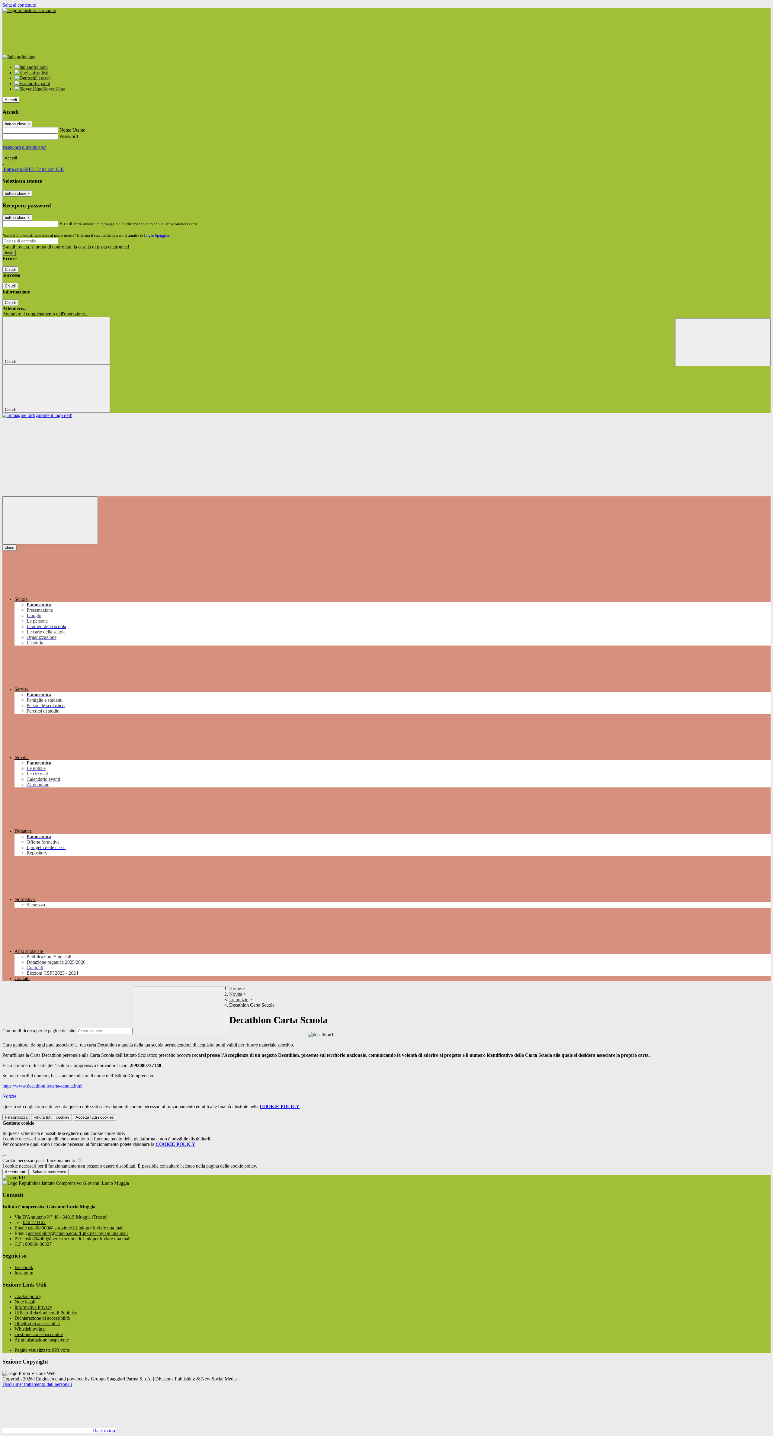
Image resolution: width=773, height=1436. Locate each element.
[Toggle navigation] (50, 520)
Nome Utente (72, 130)
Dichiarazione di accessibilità (42, 1318)
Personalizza (16, 1117)
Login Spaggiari (157, 235)
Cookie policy (27, 1296)
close (9, 547)
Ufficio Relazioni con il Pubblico (45, 1312)
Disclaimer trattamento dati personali (37, 1384)
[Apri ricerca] (723, 342)
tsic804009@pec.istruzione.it (78, 1238)
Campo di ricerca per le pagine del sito (38, 1030)
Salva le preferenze (49, 1172)
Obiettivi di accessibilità (37, 1323)
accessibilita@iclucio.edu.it (78, 1233)
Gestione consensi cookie (38, 1334)
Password (68, 136)
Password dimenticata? (24, 147)
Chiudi (10, 269)
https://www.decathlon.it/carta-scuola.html (42, 1085)
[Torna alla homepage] (37, 415)
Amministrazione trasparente (41, 1339)
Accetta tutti (94, 1117)
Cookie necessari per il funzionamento (39, 1160)
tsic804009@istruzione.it (75, 1227)
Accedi (11, 100)
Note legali (24, 1301)
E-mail (65, 223)
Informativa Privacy (33, 1307)
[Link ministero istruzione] (29, 10)
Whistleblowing (29, 1329)
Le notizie (238, 999)
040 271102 (34, 1222)
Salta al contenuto (19, 5)
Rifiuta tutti (51, 1117)
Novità (235, 994)
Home (235, 988)
